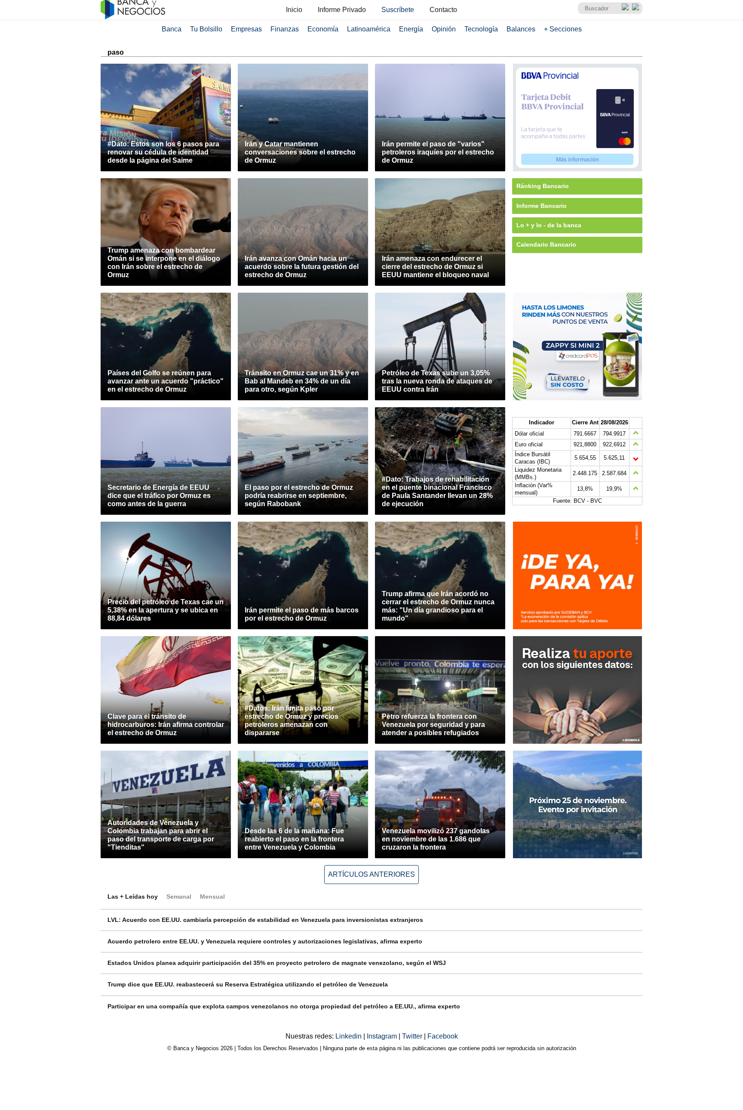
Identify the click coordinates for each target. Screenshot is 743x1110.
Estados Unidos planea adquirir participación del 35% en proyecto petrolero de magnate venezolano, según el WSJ (276, 962)
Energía (411, 29)
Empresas (246, 29)
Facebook (442, 1036)
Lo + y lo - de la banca (548, 225)
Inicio (294, 9)
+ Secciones (563, 29)
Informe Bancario (541, 205)
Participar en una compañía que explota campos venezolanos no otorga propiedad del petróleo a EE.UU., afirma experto (283, 1006)
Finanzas (284, 29)
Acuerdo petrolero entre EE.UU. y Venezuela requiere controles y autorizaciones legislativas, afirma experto (264, 941)
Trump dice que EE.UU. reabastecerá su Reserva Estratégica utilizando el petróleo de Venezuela (247, 984)
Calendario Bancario (546, 244)
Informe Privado (342, 9)
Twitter (413, 1036)
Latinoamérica (368, 29)
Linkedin (349, 1036)
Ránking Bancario (542, 185)
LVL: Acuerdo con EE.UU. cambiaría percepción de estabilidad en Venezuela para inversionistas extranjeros (265, 919)
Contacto (443, 9)
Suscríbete (397, 9)
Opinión (444, 29)
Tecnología (481, 29)
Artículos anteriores (371, 874)
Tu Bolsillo (206, 29)
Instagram (383, 1036)
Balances (521, 29)
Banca (171, 29)
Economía (322, 29)
